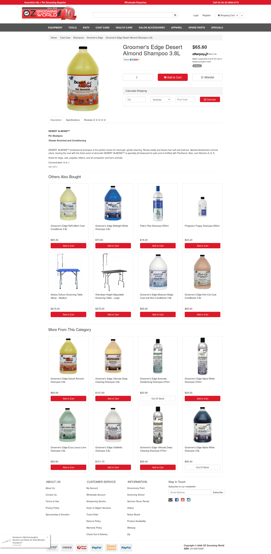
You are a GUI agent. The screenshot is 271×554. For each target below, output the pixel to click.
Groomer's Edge (95, 37)
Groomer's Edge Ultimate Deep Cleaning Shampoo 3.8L (111, 380)
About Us (50, 488)
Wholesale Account (95, 494)
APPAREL (176, 27)
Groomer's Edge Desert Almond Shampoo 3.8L (129, 37)
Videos (130, 507)
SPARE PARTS (197, 27)
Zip (128, 534)
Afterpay (131, 527)
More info (212, 54)
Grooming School (135, 494)
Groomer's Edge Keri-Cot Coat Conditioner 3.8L (200, 296)
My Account (92, 488)
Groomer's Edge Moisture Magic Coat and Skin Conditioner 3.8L (156, 296)
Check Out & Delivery (97, 534)
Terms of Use (52, 501)
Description (56, 119)
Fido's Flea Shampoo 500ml (154, 225)
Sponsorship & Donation (58, 514)
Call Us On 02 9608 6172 (226, 2)
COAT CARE (102, 27)
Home (54, 37)
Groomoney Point (136, 488)
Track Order (92, 514)
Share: (127, 59)
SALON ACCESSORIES (152, 27)
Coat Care (65, 37)
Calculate (211, 99)
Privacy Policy (52, 507)
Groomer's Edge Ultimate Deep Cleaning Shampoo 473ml (156, 449)
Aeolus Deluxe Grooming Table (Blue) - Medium (66, 296)
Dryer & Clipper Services (98, 507)
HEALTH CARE (124, 27)
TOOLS (73, 27)
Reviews (88, 119)
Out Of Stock (157, 398)
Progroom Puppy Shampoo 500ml (202, 225)
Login (196, 15)
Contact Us (51, 494)
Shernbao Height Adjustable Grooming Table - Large (109, 296)
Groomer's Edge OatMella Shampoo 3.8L (108, 449)
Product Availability (136, 521)
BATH (86, 27)
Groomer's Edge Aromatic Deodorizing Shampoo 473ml (155, 380)
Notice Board (133, 514)
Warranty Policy (94, 527)
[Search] (175, 15)
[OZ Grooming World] (45, 13)
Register (206, 15)
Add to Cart (174, 77)
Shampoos (78, 37)
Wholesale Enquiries (135, 2)
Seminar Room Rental (138, 501)
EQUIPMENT (55, 27)
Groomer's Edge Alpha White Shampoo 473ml (200, 380)
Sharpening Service (96, 501)
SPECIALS (217, 27)
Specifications (73, 119)
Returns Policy (93, 521)
